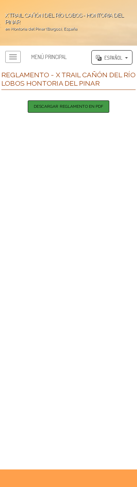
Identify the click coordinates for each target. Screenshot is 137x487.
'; (62, 21)
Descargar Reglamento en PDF (69, 106)
